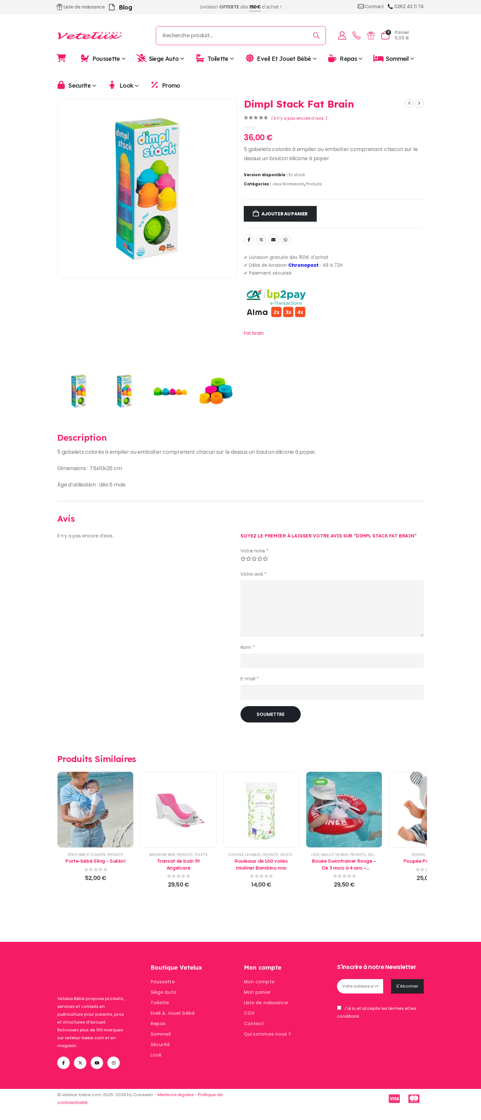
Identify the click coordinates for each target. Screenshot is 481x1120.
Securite (79, 85)
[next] (419, 103)
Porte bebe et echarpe (86, 854)
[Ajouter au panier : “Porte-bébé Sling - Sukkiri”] (95, 809)
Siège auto (163, 992)
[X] (80, 1063)
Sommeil (397, 58)
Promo (171, 85)
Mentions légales (175, 1094)
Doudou (418, 854)
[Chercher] (317, 35)
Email (273, 239)
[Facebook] (63, 1063)
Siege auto (164, 58)
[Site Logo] (90, 36)
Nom (247, 647)
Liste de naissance (266, 1002)
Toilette (217, 58)
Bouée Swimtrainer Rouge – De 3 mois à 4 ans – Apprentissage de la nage (344, 867)
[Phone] (356, 35)
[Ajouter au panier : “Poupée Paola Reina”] (427, 809)
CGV (249, 1013)
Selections (289, 854)
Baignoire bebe (162, 854)
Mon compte (259, 981)
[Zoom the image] (98, 967)
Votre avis (253, 574)
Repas (348, 58)
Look (126, 85)
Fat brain (254, 333)
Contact (254, 1023)
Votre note (254, 551)
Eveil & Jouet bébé (173, 1013)
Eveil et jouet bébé (284, 58)
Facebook (249, 239)
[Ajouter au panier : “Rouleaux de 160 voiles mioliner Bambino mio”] (261, 809)
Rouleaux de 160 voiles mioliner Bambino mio (261, 864)
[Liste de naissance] (371, 35)
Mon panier (257, 992)
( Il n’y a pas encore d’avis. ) (299, 118)
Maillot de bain (334, 854)
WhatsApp (285, 239)
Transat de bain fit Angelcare (178, 864)
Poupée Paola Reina (427, 861)
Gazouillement (261, 239)
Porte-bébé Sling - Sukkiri (95, 861)
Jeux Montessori (288, 184)
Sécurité (160, 1044)
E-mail (249, 678)
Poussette (106, 58)
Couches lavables (244, 854)
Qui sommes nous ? (267, 1034)
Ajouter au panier (284, 214)
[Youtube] (97, 1063)
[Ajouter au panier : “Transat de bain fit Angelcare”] (178, 809)
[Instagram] (113, 1063)
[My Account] (342, 35)
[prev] (409, 103)
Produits (314, 184)
